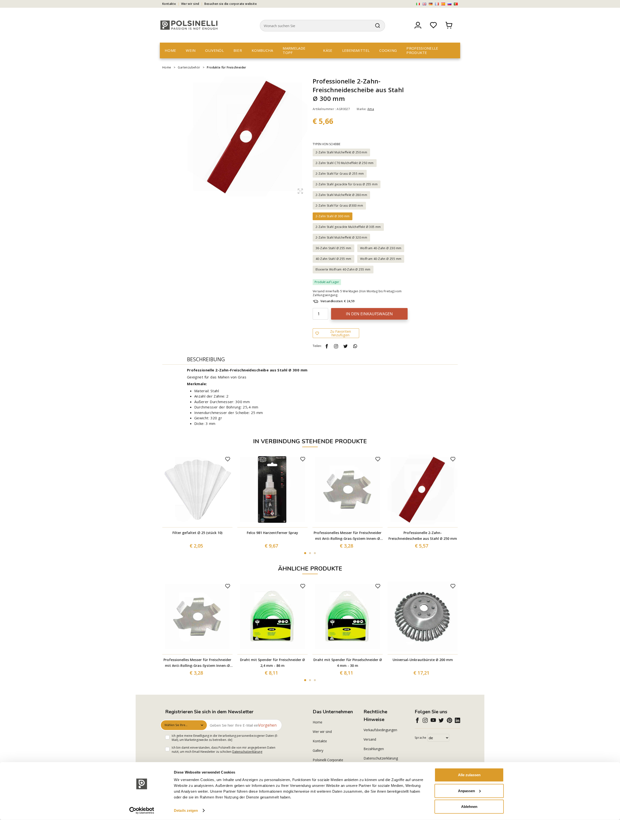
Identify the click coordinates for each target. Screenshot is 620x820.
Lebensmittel (356, 50)
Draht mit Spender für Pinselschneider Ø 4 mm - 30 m (347, 662)
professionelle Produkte (422, 50)
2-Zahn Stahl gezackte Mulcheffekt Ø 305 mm (348, 227)
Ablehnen (469, 807)
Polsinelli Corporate (328, 760)
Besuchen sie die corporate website (230, 4)
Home (170, 50)
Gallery (318, 750)
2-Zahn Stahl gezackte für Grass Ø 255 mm (347, 184)
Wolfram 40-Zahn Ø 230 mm (381, 248)
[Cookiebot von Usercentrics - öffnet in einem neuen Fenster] (142, 810)
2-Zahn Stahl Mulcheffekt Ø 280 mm (341, 195)
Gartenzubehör (189, 67)
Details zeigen (186, 810)
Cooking (388, 50)
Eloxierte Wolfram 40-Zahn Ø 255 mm (343, 269)
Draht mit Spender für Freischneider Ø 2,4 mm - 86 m (272, 662)
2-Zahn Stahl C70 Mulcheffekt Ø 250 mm (345, 163)
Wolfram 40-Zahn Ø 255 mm (381, 259)
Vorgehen (267, 725)
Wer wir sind (190, 4)
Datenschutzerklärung (247, 752)
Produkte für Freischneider (226, 67)
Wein (190, 50)
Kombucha (262, 50)
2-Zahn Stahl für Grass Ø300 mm (339, 205)
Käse (327, 50)
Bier (237, 50)
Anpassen (466, 791)
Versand (370, 739)
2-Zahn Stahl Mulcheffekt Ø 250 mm (341, 152)
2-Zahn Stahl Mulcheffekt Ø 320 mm (341, 237)
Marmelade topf (294, 50)
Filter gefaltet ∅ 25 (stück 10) (197, 532)
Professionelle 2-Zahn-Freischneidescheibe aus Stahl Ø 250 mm (422, 535)
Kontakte (169, 4)
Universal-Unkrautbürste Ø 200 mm (423, 659)
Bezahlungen (374, 748)
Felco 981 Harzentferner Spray (272, 532)
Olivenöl (214, 50)
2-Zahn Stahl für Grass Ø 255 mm (340, 174)
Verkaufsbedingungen (380, 730)
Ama (370, 109)
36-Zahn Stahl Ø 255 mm (333, 248)
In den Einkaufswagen (369, 313)
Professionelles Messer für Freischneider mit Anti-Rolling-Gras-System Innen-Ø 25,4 (347, 536)
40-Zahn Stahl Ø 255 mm (333, 259)
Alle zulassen (469, 775)
